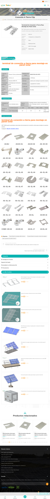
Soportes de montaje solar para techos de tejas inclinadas (31, 293)
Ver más (23, 281)
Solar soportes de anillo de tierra (9, 238)
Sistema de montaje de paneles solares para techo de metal (31, 309)
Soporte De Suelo (5, 262)
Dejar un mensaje (25, 496)
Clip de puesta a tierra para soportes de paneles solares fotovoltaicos (9, 434)
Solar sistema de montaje (6, 456)
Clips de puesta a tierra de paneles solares (24, 434)
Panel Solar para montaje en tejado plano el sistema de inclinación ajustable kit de (32, 326)
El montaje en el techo (7, 259)
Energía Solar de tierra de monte (7, 472)
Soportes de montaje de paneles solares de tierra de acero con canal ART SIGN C (33, 359)
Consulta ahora (42, 493)
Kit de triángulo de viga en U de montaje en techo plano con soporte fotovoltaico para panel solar (33, 278)
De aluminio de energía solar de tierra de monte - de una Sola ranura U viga (33, 343)
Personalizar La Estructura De (9, 265)
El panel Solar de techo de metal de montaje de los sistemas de (13, 465)
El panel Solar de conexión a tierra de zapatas (36, 236)
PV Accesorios (5, 268)
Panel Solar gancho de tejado (6, 454)
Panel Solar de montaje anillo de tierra (17, 236)
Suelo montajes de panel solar (7, 467)
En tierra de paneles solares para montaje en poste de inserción (32, 374)
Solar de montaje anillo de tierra (7, 463)
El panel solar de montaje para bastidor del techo (10, 461)
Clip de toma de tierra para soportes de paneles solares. (40, 434)
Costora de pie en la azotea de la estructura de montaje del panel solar (33, 391)
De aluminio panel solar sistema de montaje (9, 459)
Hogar (5, 19)
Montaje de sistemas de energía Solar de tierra (10, 469)
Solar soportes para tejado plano (7, 452)
